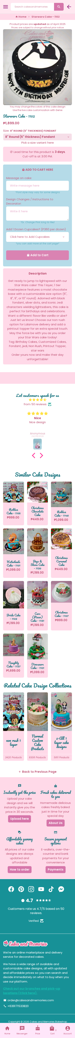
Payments (55, 869)
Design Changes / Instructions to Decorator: (29, 201)
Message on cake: (19, 178)
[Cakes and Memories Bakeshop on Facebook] (11, 889)
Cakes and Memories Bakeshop (48, 1021)
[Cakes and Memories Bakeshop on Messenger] (61, 889)
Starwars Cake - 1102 (46, 17)
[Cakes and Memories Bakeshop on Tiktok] (51, 889)
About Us (55, 823)
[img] (37, 400)
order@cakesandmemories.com (28, 1000)
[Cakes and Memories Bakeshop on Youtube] (41, 889)
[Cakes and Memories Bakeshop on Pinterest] (21, 889)
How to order (19, 869)
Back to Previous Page (37, 772)
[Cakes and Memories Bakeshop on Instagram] (31, 889)
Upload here (19, 819)
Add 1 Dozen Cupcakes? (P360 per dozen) (36, 229)
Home (20, 17)
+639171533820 (16, 1006)
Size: (29, 131)
